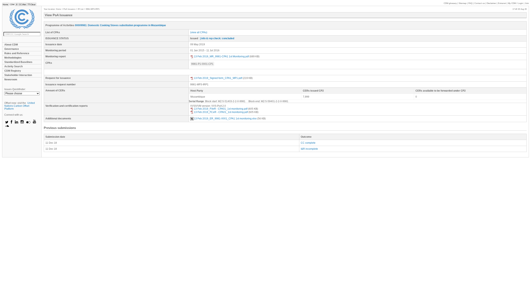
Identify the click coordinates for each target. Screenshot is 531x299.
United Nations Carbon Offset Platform (19, 106)
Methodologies (13, 57)
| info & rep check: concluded (217, 38)
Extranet (502, 3)
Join (527, 3)
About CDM (11, 44)
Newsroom (10, 79)
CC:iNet (22, 4)
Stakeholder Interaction (18, 75)
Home (5, 4)
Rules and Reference (16, 53)
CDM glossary (450, 3)
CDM (12, 4)
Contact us (479, 3)
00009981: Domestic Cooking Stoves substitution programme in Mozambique (120, 25)
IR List (81, 9)
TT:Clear (31, 4)
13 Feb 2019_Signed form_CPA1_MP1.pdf (218, 78)
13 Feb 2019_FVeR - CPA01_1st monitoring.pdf (220, 108)
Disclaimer (491, 3)
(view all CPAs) (198, 32)
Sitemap (462, 3)
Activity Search (13, 66)
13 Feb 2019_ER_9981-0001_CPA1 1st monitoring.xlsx (225, 118)
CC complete (308, 142)
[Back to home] (21, 19)
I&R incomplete (309, 148)
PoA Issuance (69, 9)
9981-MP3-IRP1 (93, 9)
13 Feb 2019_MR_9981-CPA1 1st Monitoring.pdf (221, 56)
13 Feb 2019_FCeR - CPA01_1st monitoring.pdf (221, 112)
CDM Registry (12, 70)
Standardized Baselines (18, 62)
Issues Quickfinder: (15, 89)
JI (16, 4)
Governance (11, 49)
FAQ (470, 3)
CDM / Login (516, 3)
